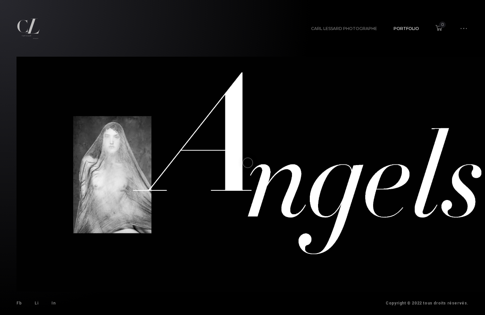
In (53, 303)
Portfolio (406, 28)
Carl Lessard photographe (344, 28)
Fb (18, 303)
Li (36, 303)
